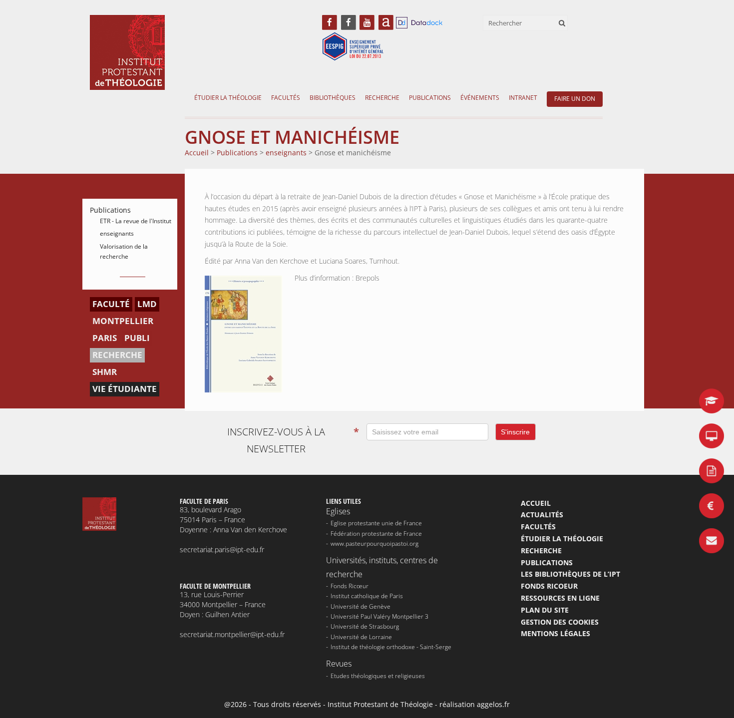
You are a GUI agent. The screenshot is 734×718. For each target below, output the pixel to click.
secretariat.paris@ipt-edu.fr (222, 549)
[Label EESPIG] (353, 47)
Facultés (285, 97)
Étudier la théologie (228, 97)
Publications (430, 97)
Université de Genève (360, 606)
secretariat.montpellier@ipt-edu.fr (232, 634)
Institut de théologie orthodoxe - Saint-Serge (391, 647)
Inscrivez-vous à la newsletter (293, 440)
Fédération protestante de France (376, 533)
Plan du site (545, 610)
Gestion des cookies (560, 622)
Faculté (111, 304)
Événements (479, 97)
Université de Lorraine (361, 637)
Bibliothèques (333, 97)
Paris (104, 338)
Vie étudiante (124, 388)
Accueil (536, 503)
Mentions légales (555, 633)
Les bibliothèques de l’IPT (570, 574)
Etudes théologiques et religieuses (378, 676)
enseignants (117, 233)
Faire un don (574, 98)
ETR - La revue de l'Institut (135, 221)
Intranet (523, 97)
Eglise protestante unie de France (376, 523)
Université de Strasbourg (365, 626)
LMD (147, 304)
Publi (137, 338)
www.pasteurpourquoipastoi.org (374, 543)
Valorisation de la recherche (124, 251)
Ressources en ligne (560, 598)
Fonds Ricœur (349, 586)
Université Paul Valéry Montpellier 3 (379, 616)
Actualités (542, 514)
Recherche (382, 97)
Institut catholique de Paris (367, 596)
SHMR (104, 371)
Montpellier (122, 321)
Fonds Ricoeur (549, 586)
